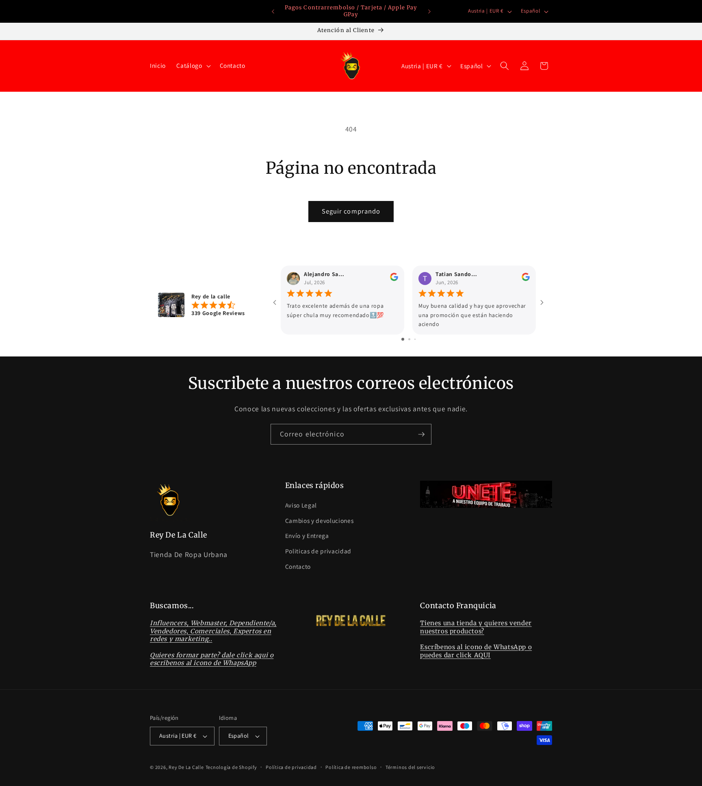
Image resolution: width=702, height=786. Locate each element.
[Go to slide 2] (409, 339)
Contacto (298, 566)
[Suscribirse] (421, 434)
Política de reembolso (351, 767)
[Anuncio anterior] (273, 11)
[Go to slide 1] (402, 339)
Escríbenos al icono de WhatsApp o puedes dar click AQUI (476, 651)
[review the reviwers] (394, 279)
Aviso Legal (301, 505)
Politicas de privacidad (318, 551)
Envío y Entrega (307, 535)
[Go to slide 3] (415, 339)
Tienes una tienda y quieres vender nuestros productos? (475, 627)
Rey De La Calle (186, 767)
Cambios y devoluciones (319, 520)
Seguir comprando (351, 211)
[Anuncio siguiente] (429, 11)
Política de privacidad (291, 767)
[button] (192, 65)
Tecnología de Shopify (231, 767)
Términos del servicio (410, 767)
